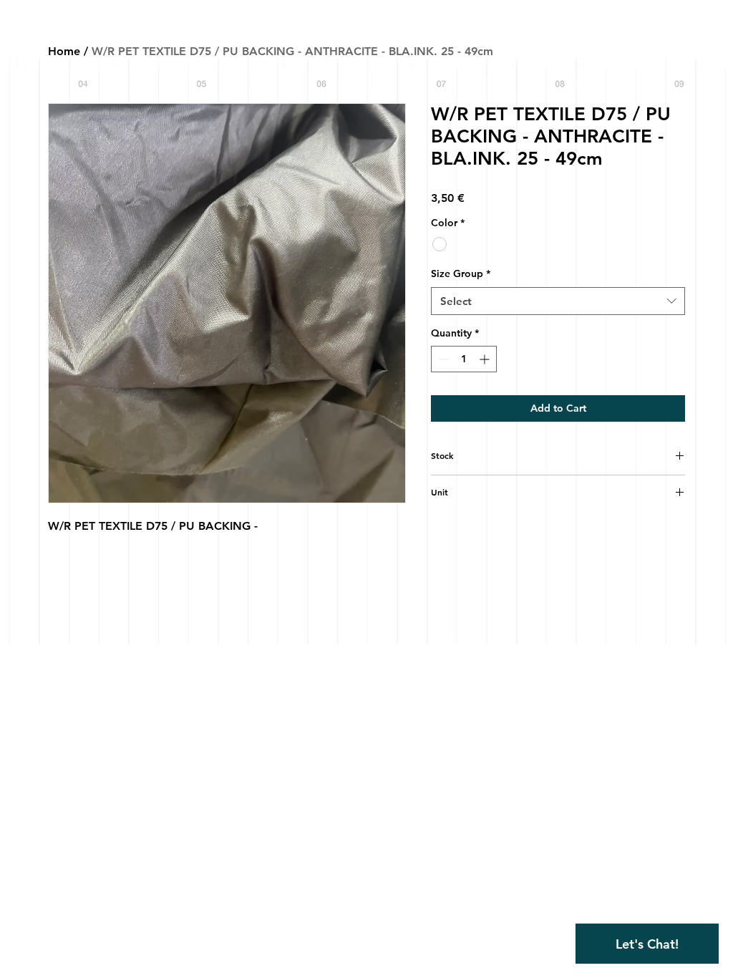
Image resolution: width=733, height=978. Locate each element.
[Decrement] (442, 359)
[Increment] (486, 359)
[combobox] (558, 301)
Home (64, 51)
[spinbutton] (464, 359)
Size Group (460, 273)
